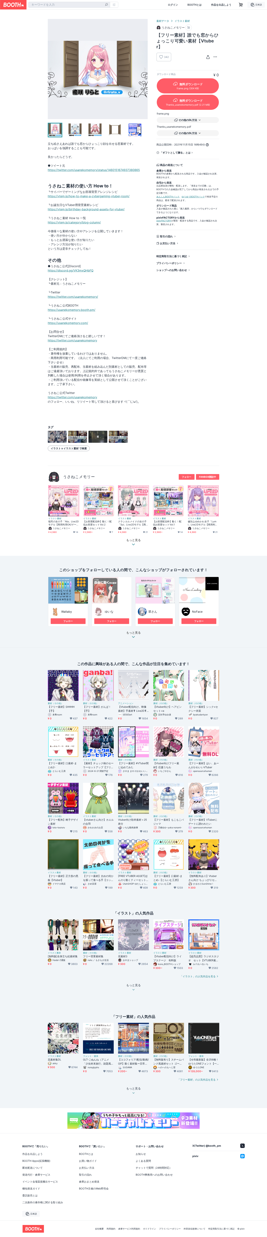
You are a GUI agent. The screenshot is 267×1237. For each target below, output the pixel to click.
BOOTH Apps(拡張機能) (36, 1160)
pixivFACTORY (163, 220)
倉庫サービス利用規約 (129, 1229)
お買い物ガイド (88, 1160)
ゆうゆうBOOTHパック (193, 196)
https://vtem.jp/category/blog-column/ (74, 222)
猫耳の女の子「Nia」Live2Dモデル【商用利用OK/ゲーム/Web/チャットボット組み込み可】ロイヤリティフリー (63, 523)
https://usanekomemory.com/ (68, 323)
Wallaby (66, 611)
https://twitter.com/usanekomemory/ (73, 297)
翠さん (152, 611)
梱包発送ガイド (31, 1188)
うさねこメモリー (79, 476)
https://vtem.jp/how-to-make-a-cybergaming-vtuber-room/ (89, 196)
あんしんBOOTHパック (167, 196)
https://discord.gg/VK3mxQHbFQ (70, 270)
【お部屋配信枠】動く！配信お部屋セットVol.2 (97, 523)
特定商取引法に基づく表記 (171, 256)
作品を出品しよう (221, 4)
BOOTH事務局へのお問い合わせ (154, 1174)
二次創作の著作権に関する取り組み (42, 1202)
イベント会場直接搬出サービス (40, 1181)
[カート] (188, 27)
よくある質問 (143, 1160)
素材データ (162, 20)
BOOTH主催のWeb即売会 (94, 1188)
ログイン (173, 4)
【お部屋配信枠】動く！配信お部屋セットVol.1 (167, 523)
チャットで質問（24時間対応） (154, 1167)
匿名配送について (32, 1167)
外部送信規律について (194, 1229)
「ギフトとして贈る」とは (175, 152)
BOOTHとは (194, 4)
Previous (51, 69)
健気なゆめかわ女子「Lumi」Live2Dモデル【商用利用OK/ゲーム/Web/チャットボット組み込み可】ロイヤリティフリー (203, 523)
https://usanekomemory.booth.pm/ (71, 310)
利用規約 (111, 1229)
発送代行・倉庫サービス (36, 1174)
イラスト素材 (182, 20)
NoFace (197, 611)
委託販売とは (30, 1195)
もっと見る (133, 632)
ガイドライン (149, 1229)
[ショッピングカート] (241, 4)
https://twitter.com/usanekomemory (72, 340)
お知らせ (141, 1153)
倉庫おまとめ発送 (89, 1181)
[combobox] (69, 5)
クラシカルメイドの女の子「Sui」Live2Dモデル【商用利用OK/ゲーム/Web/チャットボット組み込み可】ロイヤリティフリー (133, 523)
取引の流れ (166, 236)
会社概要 (99, 1229)
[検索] (106, 4)
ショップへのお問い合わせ (171, 270)
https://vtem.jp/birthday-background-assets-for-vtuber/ (86, 209)
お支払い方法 (167, 243)
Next (145, 69)
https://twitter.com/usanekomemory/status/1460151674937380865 (94, 170)
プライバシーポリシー (169, 263)
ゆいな (109, 611)
